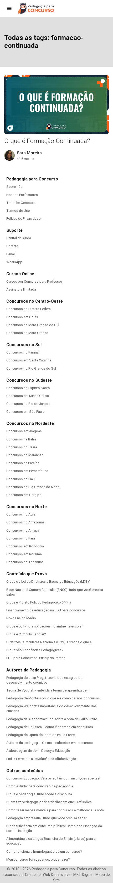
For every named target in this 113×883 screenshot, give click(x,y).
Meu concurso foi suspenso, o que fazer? (38, 859)
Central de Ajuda (18, 238)
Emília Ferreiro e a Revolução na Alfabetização (41, 759)
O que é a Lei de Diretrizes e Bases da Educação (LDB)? (48, 581)
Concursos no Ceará (21, 447)
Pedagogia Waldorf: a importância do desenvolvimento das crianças (51, 708)
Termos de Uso (18, 211)
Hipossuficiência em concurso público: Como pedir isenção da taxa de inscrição (54, 828)
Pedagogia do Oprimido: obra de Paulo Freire (40, 735)
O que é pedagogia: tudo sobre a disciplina (39, 794)
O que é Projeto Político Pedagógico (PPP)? (38, 602)
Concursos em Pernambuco (27, 471)
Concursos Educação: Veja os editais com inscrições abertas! (53, 778)
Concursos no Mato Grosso (27, 333)
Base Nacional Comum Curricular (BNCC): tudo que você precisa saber (54, 592)
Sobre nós (14, 187)
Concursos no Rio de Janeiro (28, 404)
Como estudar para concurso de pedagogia (39, 786)
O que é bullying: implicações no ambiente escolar (44, 626)
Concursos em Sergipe (23, 495)
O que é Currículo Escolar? (26, 634)
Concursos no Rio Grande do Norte (32, 487)
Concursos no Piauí (20, 479)
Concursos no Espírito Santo (28, 388)
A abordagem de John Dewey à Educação (38, 751)
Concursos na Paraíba (22, 463)
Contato (12, 246)
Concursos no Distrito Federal (29, 309)
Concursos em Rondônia (25, 546)
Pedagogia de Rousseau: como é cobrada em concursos (49, 727)
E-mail (11, 254)
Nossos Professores (22, 195)
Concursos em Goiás (22, 317)
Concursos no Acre (20, 514)
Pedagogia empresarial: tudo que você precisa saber (46, 818)
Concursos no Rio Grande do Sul (31, 368)
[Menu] (9, 8)
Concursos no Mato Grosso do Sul (32, 325)
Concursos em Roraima (24, 554)
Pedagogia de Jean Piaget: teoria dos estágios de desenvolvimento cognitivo (44, 680)
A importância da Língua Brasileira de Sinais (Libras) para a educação (51, 841)
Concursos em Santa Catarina (28, 360)
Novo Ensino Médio (21, 618)
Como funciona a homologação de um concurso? (44, 851)
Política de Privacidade (23, 218)
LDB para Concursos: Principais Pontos (35, 658)
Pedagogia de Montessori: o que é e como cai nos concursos (53, 698)
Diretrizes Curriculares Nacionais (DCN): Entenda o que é (48, 642)
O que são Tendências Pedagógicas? (34, 650)
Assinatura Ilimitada (21, 289)
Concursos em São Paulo (25, 412)
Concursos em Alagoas (24, 431)
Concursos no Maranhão (25, 455)
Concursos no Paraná (22, 352)
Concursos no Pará (20, 538)
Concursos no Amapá (22, 530)
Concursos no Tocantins (25, 562)
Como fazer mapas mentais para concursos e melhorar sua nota (55, 810)
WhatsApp (14, 262)
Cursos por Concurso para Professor (34, 281)
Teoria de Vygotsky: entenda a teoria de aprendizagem (47, 690)
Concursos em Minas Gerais (27, 396)
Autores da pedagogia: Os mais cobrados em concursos (49, 743)
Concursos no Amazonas (25, 522)
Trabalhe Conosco (20, 203)
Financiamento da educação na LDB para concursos (46, 610)
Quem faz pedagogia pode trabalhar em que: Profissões (49, 802)
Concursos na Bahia (21, 439)
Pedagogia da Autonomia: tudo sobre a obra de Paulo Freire (51, 719)
